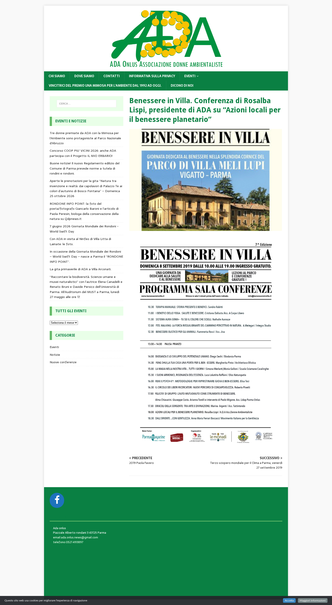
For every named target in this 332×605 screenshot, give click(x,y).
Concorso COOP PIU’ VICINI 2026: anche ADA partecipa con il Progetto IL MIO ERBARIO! (83, 153)
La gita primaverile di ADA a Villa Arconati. (80, 269)
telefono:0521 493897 (68, 542)
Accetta (289, 600)
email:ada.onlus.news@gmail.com (75, 537)
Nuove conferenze (63, 362)
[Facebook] (57, 500)
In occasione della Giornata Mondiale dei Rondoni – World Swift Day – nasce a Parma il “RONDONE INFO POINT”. (86, 256)
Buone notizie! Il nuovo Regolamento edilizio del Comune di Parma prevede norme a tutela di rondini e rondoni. (84, 168)
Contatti (111, 76)
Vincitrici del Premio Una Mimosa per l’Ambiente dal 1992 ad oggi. (105, 85)
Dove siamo (84, 76)
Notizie (55, 354)
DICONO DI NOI (182, 85)
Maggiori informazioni (313, 600)
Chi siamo (57, 76)
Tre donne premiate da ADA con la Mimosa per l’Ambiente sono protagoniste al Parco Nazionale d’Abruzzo (85, 138)
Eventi (189, 76)
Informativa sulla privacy (152, 76)
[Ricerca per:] (86, 103)
